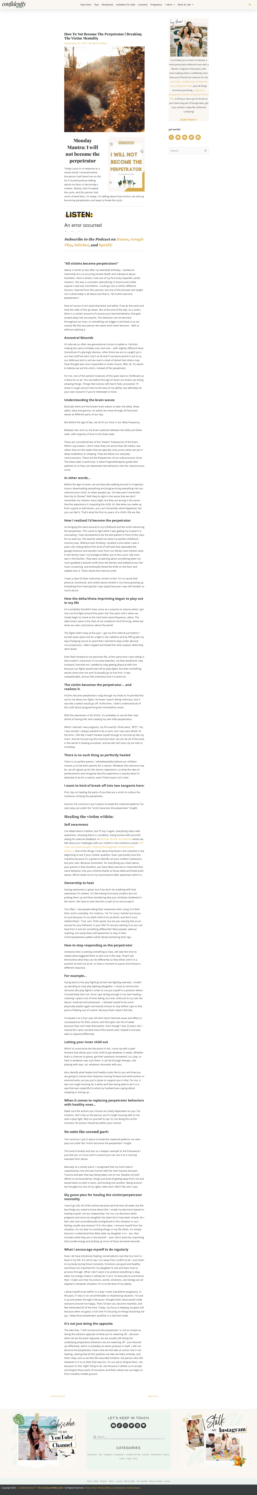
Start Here (85, 4)
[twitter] (192, 137)
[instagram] (172, 137)
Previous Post (56, 1396)
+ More (168, 4)
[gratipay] (198, 137)
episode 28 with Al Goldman (116, 839)
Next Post (154, 1396)
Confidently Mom (26, 1488)
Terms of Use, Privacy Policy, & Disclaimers (105, 1488)
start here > (188, 119)
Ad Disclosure (133, 1488)
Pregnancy (156, 4)
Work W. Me (184, 4)
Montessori (107, 4)
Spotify (105, 245)
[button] (250, 5)
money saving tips (191, 94)
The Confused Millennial (49, 1488)
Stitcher (81, 245)
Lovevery (143, 4)
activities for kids (183, 85)
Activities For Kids (125, 4)
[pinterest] (185, 137)
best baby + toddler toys (182, 81)
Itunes (122, 239)
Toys (96, 4)
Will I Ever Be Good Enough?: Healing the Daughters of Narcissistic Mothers (103, 846)
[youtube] (178, 137)
